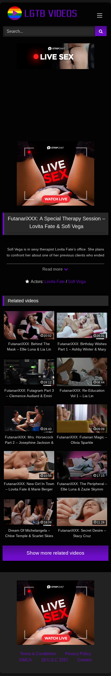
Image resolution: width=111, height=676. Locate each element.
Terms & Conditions (38, 654)
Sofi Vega (77, 281)
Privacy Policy (78, 654)
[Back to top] (95, 661)
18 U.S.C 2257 (54, 660)
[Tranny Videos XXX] (45, 13)
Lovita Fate (54, 281)
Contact (84, 660)
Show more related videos (55, 553)
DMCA (25, 660)
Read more (53, 269)
